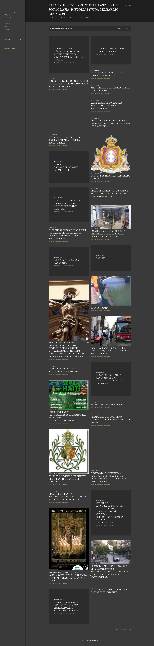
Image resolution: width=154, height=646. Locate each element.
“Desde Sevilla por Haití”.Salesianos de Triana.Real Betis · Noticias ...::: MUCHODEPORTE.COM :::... (67, 416)
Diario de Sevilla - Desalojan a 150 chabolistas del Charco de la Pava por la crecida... (110, 123)
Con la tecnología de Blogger (91, 640)
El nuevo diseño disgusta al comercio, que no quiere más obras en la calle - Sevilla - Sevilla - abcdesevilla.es (111, 477)
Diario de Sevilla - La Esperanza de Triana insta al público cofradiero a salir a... (67, 606)
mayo (7, 26)
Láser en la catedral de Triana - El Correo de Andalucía (109, 591)
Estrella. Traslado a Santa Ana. (66, 261)
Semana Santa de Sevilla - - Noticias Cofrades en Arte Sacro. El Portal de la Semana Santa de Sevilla (68, 576)
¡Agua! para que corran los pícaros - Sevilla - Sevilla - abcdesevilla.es (106, 105)
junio (7, 23)
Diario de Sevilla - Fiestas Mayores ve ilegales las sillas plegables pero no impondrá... (110, 193)
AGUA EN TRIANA (99, 307)
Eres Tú (100, 258)
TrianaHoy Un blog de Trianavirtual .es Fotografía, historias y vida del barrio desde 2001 (84, 9)
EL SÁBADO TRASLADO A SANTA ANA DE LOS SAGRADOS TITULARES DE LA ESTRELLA (109, 379)
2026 (6, 15)
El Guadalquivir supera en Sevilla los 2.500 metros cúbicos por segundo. (68, 204)
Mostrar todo (123, 29)
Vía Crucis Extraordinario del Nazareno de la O (66, 167)
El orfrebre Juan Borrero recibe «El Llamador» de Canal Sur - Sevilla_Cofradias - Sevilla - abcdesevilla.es (67, 234)
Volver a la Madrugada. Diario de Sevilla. (110, 50)
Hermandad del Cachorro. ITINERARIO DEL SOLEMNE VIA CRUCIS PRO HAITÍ (110, 419)
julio (7, 20)
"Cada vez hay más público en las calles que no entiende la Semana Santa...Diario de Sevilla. (68, 54)
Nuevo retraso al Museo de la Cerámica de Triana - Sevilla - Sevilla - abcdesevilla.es (108, 234)
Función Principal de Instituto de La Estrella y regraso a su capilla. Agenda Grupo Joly (68, 84)
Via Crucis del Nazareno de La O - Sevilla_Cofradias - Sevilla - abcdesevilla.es (68, 140)
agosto (8, 18)
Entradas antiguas (123, 629)
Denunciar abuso (10, 48)
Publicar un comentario (67, 62)
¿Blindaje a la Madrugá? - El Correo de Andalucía (106, 74)
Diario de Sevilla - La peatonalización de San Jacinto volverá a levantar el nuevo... (67, 497)
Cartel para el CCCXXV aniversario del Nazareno (64, 370)
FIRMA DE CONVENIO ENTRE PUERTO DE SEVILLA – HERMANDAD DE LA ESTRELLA (67, 479)
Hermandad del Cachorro (106, 404)
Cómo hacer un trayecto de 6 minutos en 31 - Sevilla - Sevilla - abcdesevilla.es (109, 351)
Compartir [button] (57, 62)
